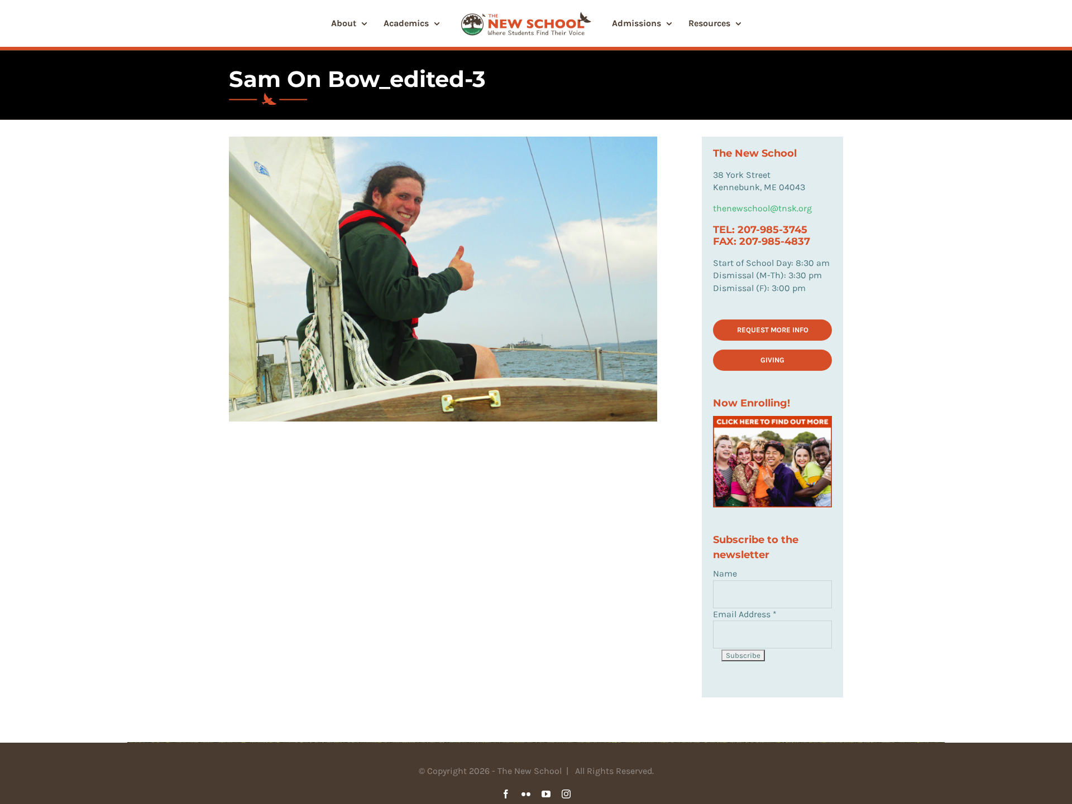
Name (725, 573)
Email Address (745, 614)
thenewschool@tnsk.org (762, 208)
